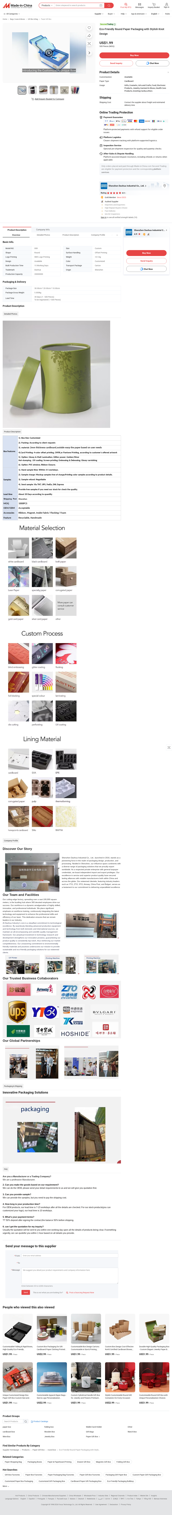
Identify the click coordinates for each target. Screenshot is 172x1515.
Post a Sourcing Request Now (80, 1292)
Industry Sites (103, 1495)
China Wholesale (75, 1495)
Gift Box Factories (12, 1474)
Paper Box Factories (33, 1474)
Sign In (103, 217)
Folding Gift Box (123, 1462)
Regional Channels (118, 1495)
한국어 (107, 1499)
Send (26, 1292)
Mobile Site (144, 1495)
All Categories (12, 13)
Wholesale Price (90, 1495)
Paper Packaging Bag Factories (61, 1474)
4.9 (136, 234)
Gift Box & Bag (33, 19)
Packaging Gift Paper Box (116, 1474)
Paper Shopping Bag (13, 1462)
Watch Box (132, 1431)
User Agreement (101, 1504)
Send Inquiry (116, 63)
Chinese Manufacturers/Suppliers (54, 1495)
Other (130, 1427)
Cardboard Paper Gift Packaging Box (86, 1481)
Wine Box (6, 1436)
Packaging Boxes (35, 1462)
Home (5, 19)
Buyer (110, 13)
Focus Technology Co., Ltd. (68, 1504)
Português (41, 1499)
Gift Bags (90, 1431)
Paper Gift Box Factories (90, 1474)
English (23, 1499)
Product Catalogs (40, 1421)
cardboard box (9, 1431)
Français (51, 1499)
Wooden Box (49, 1431)
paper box (7, 1427)
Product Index (132, 1495)
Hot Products (20, 1495)
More (5, 1486)
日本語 (115, 1499)
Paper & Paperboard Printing (59, 1462)
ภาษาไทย (129, 1499)
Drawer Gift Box (83, 1462)
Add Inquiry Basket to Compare (49, 98)
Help (123, 13)
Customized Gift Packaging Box (52, 1481)
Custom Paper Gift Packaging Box (147, 1474)
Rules (167, 13)
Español (32, 1499)
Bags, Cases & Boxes (17, 19)
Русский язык (62, 1499)
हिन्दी (122, 1499)
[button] (112, 234)
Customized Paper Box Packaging (19, 1481)
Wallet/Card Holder (94, 1427)
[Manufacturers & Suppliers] (17, 5)
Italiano (72, 1499)
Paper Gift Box (46, 19)
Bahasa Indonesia (160, 1499)
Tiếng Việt (147, 1499)
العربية (100, 1499)
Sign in (166, 7)
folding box (49, 1427)
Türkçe (138, 1499)
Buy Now (134, 55)
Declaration (114, 1504)
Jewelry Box (49, 1436)
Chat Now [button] (154, 63)
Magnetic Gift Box (103, 1462)
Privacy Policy (126, 1504)
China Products (33, 1495)
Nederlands (91, 1499)
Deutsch (81, 1499)
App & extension (138, 13)
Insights (154, 1495)
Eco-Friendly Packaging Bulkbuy (120, 1481)
